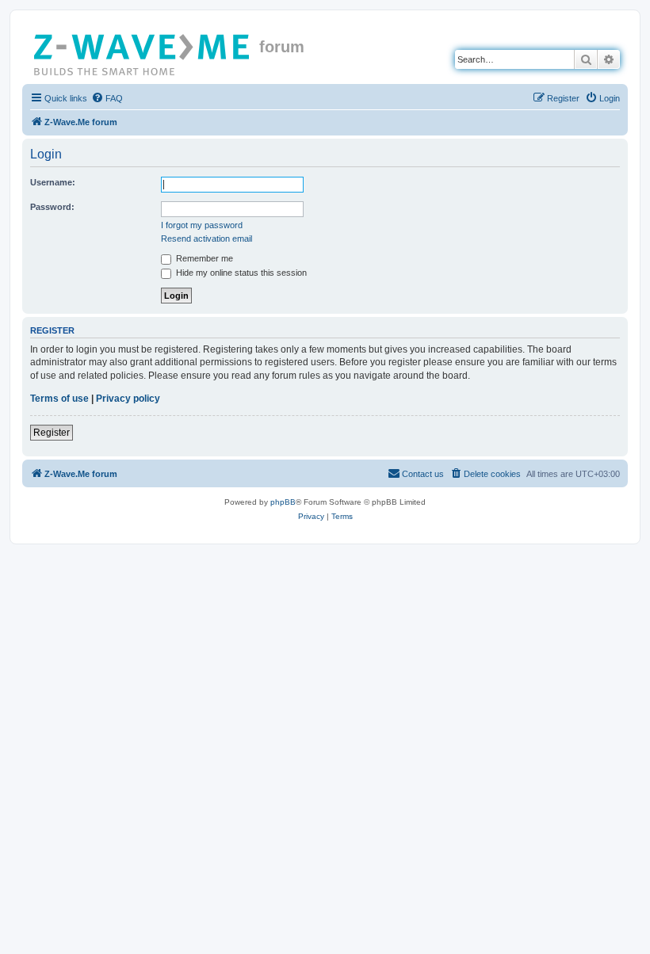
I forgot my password (202, 225)
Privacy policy (128, 398)
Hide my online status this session (240, 272)
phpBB (283, 502)
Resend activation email (206, 238)
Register (51, 432)
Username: (52, 182)
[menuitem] (107, 98)
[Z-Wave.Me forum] (142, 51)
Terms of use (59, 398)
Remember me (203, 258)
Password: (52, 207)
